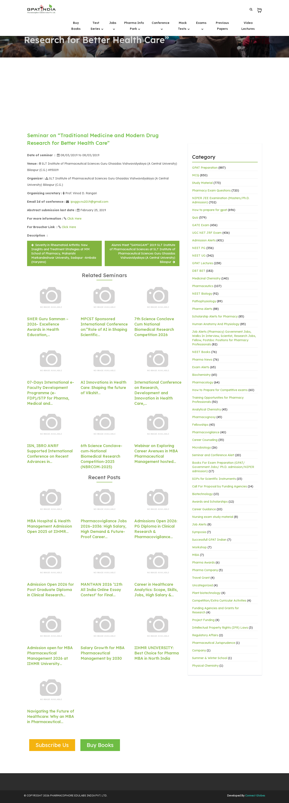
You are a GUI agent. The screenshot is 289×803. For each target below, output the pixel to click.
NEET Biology (202, 293)
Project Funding (203, 620)
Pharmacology (202, 382)
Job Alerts (199, 524)
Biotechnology (202, 494)
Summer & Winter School (209, 658)
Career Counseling (204, 440)
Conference (160, 23)
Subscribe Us (52, 745)
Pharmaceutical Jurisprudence (213, 643)
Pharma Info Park (134, 26)
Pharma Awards (203, 562)
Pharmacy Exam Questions (211, 190)
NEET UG (199, 255)
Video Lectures (248, 26)
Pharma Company (205, 570)
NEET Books (201, 352)
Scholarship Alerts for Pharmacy (215, 316)
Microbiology (201, 447)
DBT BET (198, 271)
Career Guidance (204, 509)
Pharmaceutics (202, 286)
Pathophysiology (204, 301)
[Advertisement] (144, 89)
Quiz (195, 217)
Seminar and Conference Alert (213, 455)
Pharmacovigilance (205, 432)
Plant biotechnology (206, 593)
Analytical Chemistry (206, 409)
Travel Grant (201, 578)
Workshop (199, 547)
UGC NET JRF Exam (207, 233)
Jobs (112, 23)
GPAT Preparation (204, 168)
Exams (201, 23)
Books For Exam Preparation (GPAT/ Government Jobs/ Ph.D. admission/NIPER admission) (223, 467)
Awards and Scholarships (210, 501)
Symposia (199, 532)
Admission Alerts (204, 240)
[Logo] (41, 9)
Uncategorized (202, 585)
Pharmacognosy (204, 417)
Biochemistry (201, 375)
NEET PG (198, 248)
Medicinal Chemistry (206, 278)
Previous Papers (222, 26)
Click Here (74, 218)
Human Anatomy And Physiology (215, 324)
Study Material (202, 183)
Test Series (96, 26)
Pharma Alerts (202, 309)
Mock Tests (182, 26)
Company (199, 650)
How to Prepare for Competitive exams (220, 390)
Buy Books (76, 26)
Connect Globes (255, 795)
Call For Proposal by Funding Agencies (219, 486)
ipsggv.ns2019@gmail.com (89, 202)
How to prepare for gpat (209, 210)
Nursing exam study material (212, 517)
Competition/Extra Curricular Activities (219, 600)
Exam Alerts (200, 367)
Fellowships (200, 425)
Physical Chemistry (205, 666)
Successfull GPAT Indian (209, 540)
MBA (195, 555)
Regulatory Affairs (205, 635)
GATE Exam (200, 225)
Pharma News (202, 359)
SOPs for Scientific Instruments (214, 479)
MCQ (195, 175)
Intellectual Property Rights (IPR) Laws (220, 627)
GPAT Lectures (202, 263)
